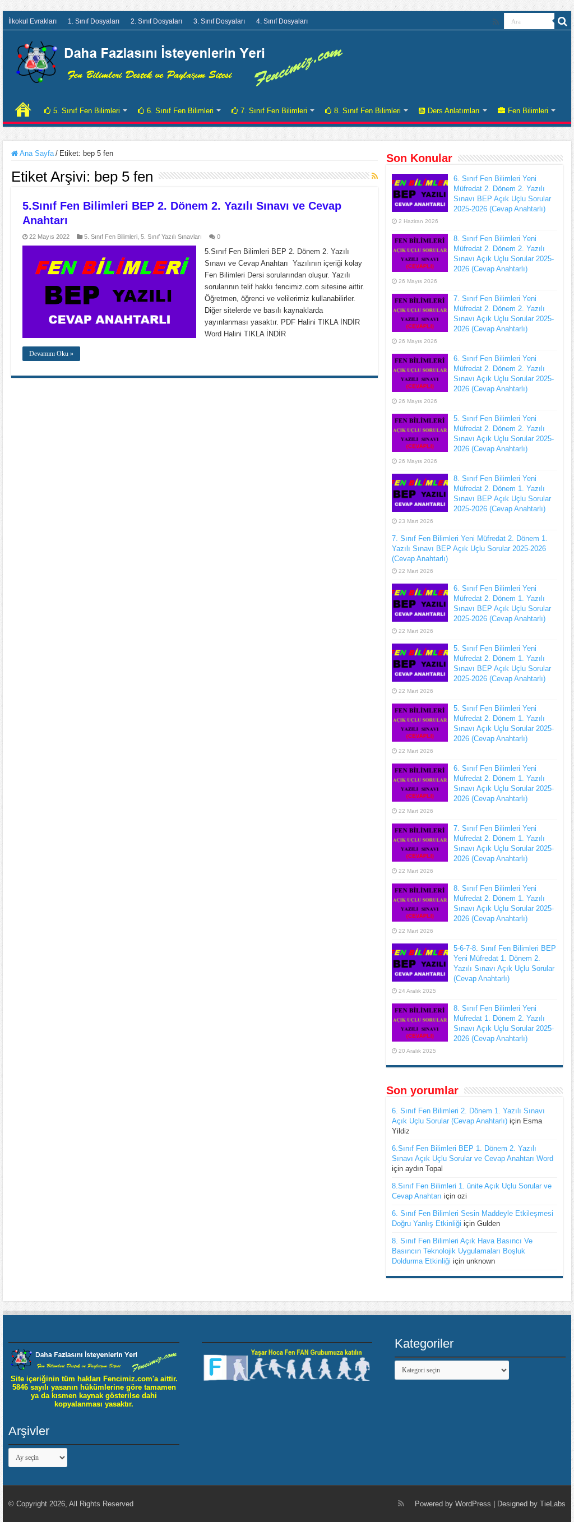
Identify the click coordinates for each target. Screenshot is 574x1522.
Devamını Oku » (51, 354)
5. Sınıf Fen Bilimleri (86, 111)
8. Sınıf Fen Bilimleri (367, 111)
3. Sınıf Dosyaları (219, 21)
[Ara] (562, 21)
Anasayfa (23, 109)
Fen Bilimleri (528, 111)
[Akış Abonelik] (375, 176)
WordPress (473, 1504)
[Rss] (496, 22)
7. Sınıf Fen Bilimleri (273, 111)
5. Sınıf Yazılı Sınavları (171, 236)
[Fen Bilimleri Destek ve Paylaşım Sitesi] (179, 61)
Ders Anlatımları (454, 111)
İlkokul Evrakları (32, 21)
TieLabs (553, 1504)
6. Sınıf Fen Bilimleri (180, 111)
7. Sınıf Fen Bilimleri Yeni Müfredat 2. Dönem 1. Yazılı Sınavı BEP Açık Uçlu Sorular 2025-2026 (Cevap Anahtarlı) (470, 548)
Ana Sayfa (36, 153)
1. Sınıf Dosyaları (93, 21)
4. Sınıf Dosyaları (282, 21)
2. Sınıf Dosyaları (156, 21)
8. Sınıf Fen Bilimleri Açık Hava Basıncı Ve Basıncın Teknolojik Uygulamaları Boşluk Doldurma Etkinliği (462, 1251)
